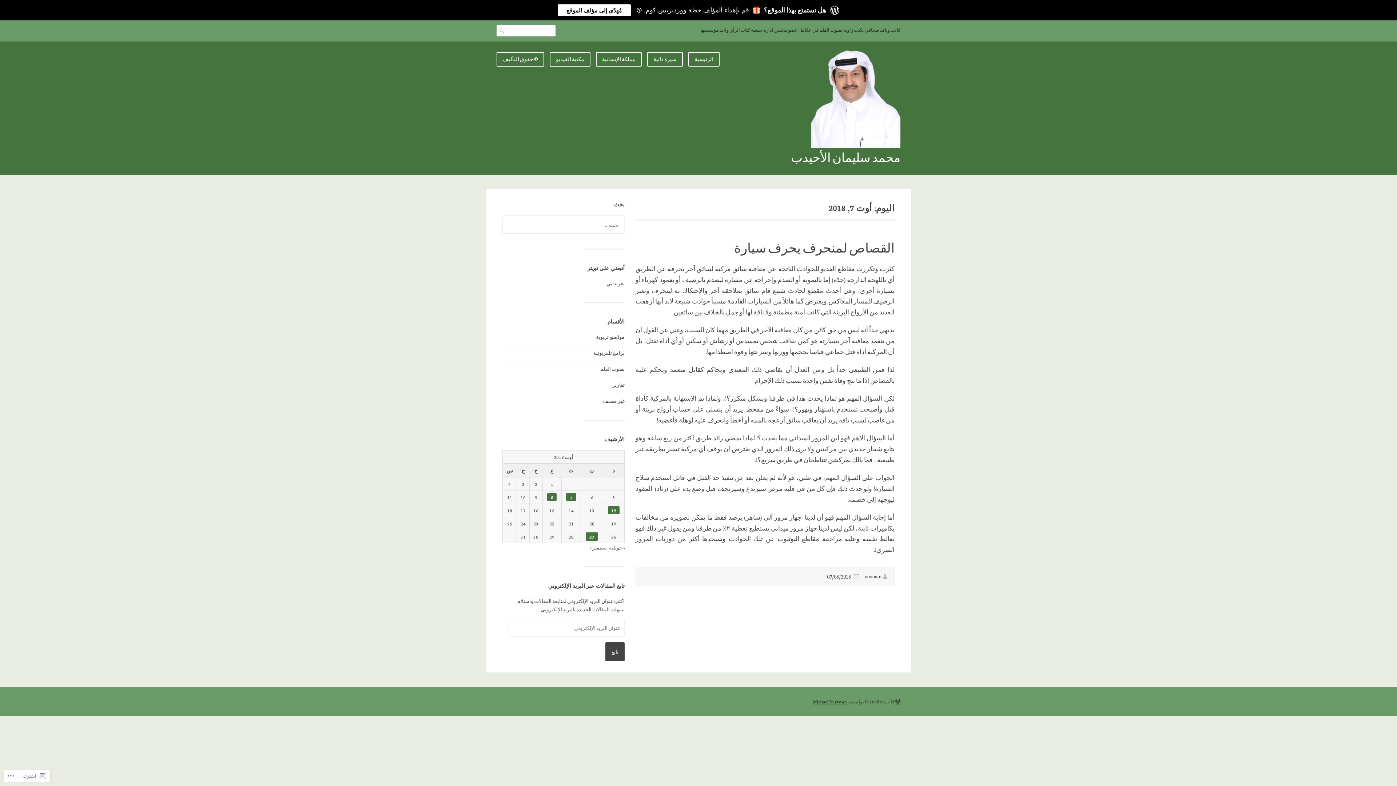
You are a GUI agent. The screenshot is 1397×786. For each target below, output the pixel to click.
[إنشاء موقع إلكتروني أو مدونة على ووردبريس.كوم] (897, 701)
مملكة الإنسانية (619, 59)
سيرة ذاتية (665, 59)
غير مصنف (614, 401)
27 (591, 536)
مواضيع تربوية (610, 337)
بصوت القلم (612, 369)
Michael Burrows (830, 701)
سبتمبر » (598, 547)
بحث (502, 30)
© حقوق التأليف (520, 59)
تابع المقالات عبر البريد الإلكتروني (586, 585)
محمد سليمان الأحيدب (845, 157)
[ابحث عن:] (563, 225)
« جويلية (617, 547)
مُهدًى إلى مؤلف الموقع (594, 10)
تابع (615, 651)
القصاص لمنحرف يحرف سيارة (814, 247)
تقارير (618, 385)
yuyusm (873, 576)
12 (614, 510)
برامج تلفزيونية (609, 353)
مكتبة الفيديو (570, 59)
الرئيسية (703, 59)
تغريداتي (615, 283)
